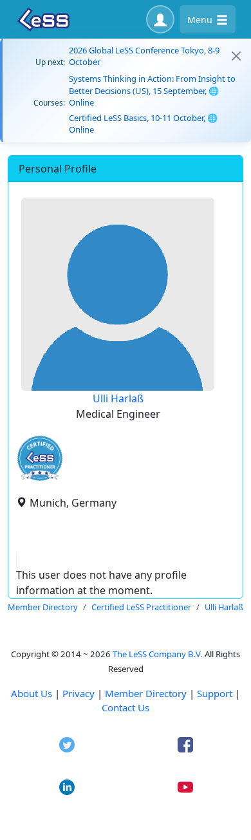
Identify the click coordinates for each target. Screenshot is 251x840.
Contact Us (125, 707)
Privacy (78, 693)
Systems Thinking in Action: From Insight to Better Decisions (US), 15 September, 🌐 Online (152, 90)
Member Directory (146, 693)
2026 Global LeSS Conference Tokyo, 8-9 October (144, 56)
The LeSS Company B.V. (158, 654)
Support (214, 693)
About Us (31, 693)
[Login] (160, 19)
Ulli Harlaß (118, 398)
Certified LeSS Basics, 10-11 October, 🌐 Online (143, 123)
